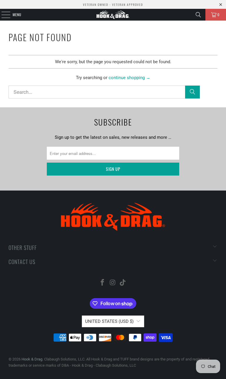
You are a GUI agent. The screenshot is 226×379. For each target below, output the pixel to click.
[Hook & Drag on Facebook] (102, 283)
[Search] (198, 15)
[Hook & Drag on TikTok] (123, 283)
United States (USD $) (109, 321)
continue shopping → (129, 77)
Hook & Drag (31, 359)
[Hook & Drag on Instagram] (112, 283)
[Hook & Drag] (113, 15)
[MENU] (2, 15)
